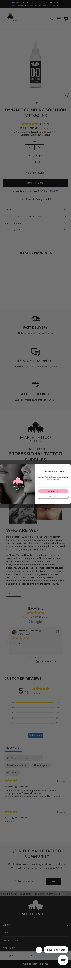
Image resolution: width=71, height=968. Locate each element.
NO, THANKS (53, 496)
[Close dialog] (69, 466)
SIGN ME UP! (53, 491)
